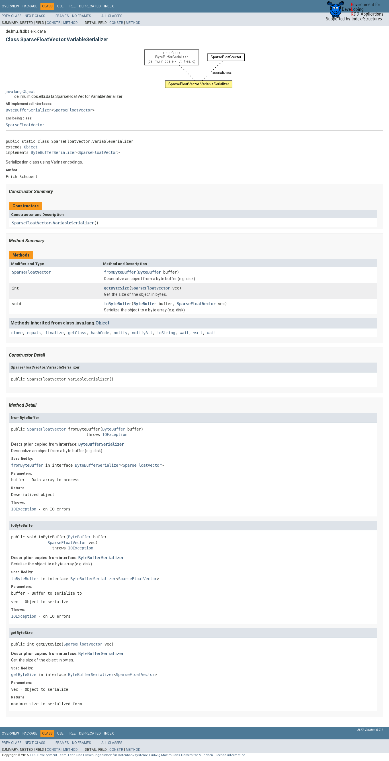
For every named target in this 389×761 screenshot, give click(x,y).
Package (29, 6)
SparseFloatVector (73, 110)
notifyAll (142, 332)
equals (34, 332)
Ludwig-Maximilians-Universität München (181, 755)
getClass (77, 332)
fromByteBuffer (120, 272)
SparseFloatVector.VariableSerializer (53, 223)
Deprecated (90, 6)
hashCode (100, 332)
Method (70, 23)
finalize (54, 332)
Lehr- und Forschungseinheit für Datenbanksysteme (108, 755)
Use (60, 6)
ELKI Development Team (48, 755)
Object (31, 147)
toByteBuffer (117, 303)
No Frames (81, 16)
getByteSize (116, 288)
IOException (114, 434)
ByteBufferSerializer (28, 110)
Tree (71, 6)
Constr (54, 23)
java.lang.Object (20, 91)
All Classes (111, 16)
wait (184, 332)
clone (16, 332)
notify (120, 332)
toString (166, 332)
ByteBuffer (149, 272)
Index (109, 6)
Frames (62, 16)
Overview (10, 6)
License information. (230, 755)
